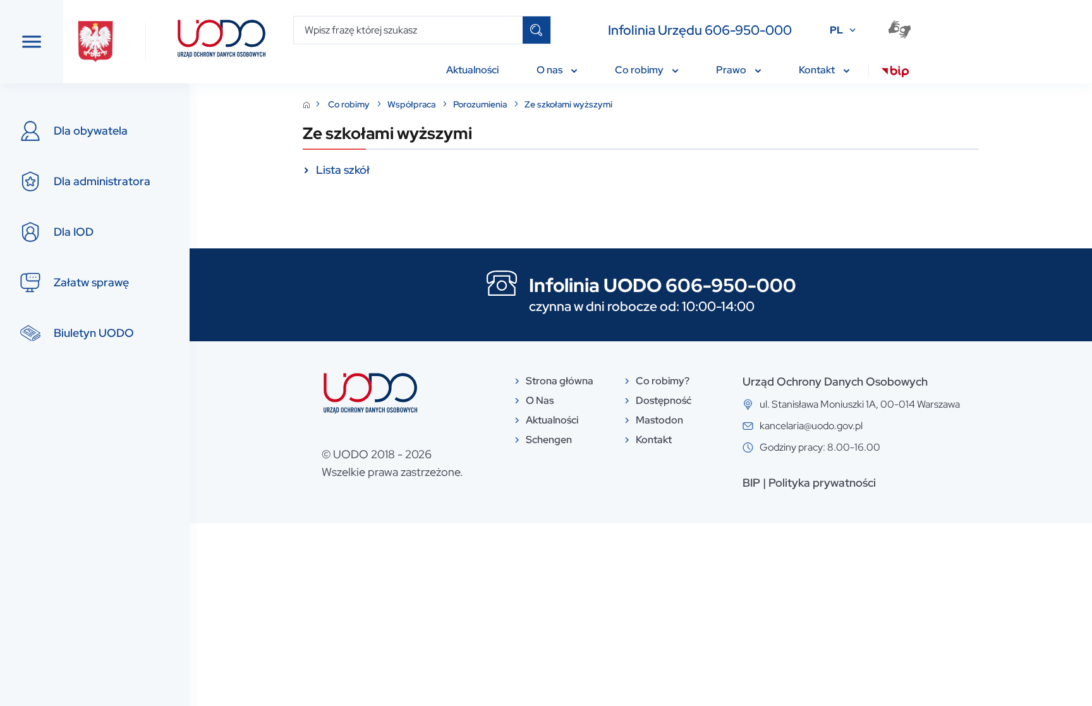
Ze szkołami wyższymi (568, 104)
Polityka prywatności (822, 482)
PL (836, 30)
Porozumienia (481, 104)
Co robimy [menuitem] (640, 69)
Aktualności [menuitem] (472, 69)
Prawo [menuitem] (732, 69)
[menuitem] (895, 73)
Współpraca (412, 104)
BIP (751, 482)
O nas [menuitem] (550, 69)
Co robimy (350, 104)
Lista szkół (343, 169)
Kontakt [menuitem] (818, 69)
